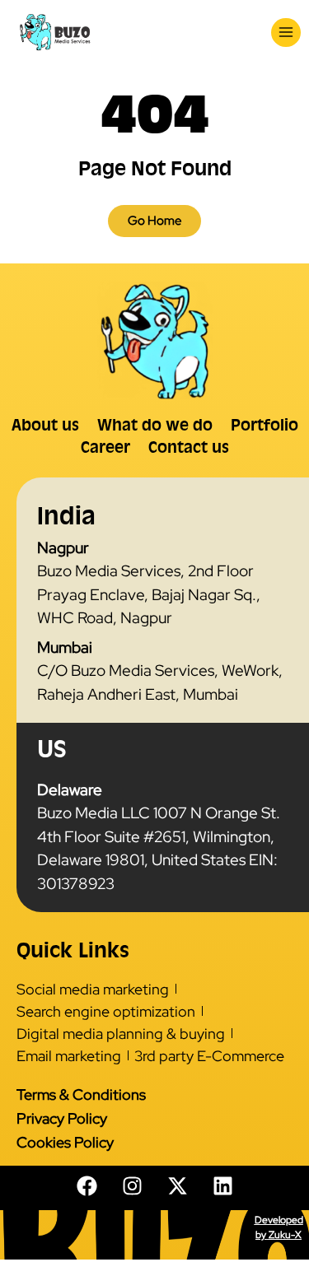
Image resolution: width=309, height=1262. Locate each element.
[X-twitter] (177, 1186)
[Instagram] (131, 1186)
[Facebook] (86, 1186)
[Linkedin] (222, 1186)
